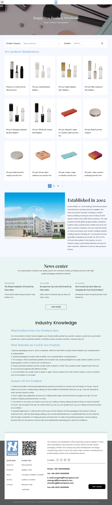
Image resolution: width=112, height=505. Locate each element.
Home (46, 22)
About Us (10, 465)
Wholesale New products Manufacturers (66, 502)
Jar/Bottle (25, 489)
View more (56, 307)
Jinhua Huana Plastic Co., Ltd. (30, 502)
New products (27, 465)
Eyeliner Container (28, 479)
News (9, 475)
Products (10, 470)
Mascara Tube (27, 484)
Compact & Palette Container (33, 475)
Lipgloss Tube (27, 470)
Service (9, 479)
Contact (10, 484)
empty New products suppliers (86, 442)
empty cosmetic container (60, 339)
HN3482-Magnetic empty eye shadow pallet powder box (68, 132)
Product (53, 22)
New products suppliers (91, 209)
